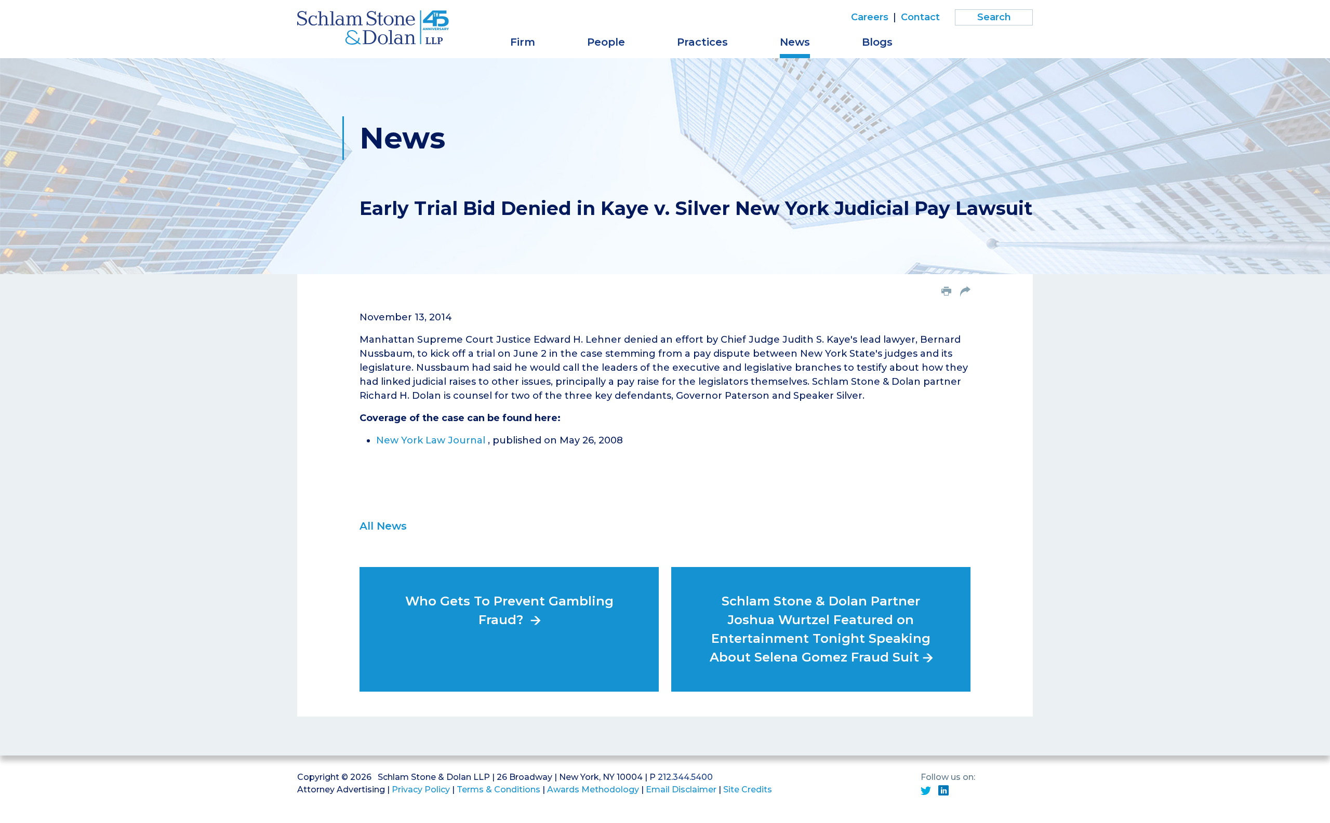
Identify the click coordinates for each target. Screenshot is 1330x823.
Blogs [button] (877, 42)
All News (383, 526)
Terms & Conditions (498, 789)
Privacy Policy (421, 789)
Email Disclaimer (681, 789)
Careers (869, 17)
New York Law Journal (432, 440)
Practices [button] (702, 42)
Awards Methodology (593, 789)
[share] (965, 292)
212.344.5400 (685, 777)
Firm (522, 42)
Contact (920, 17)
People (606, 42)
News (795, 42)
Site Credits (747, 789)
